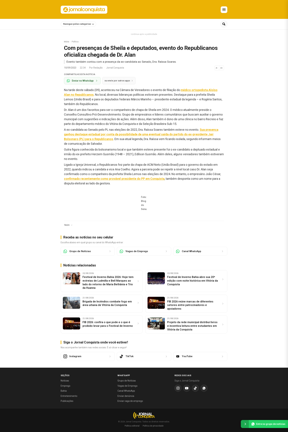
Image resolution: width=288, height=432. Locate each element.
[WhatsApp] (204, 388)
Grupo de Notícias (127, 380)
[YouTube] (186, 388)
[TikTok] (195, 388)
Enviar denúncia (126, 396)
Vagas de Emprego (128, 385)
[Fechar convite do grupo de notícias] (245, 424)
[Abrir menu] (224, 9)
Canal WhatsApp (126, 390)
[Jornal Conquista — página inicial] (144, 415)
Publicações (67, 401)
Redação (98, 67)
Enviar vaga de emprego (130, 401)
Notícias (65, 380)
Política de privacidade (153, 426)
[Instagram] (178, 388)
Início (66, 42)
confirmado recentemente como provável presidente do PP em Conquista (114, 178)
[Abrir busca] (223, 24)
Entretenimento (69, 396)
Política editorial (132, 426)
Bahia (64, 390)
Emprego (65, 385)
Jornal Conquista (115, 67)
